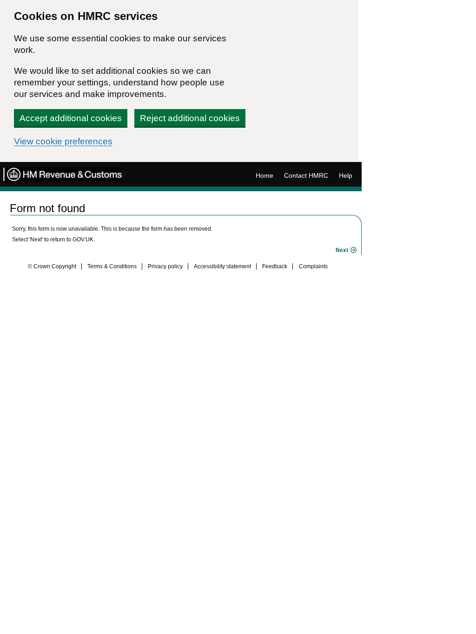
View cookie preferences (63, 141)
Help (345, 175)
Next (342, 250)
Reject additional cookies (190, 118)
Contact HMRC (306, 175)
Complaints (313, 266)
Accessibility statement (222, 266)
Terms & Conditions (112, 266)
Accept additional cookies (71, 118)
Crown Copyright (54, 266)
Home (264, 175)
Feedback (274, 266)
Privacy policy (165, 266)
